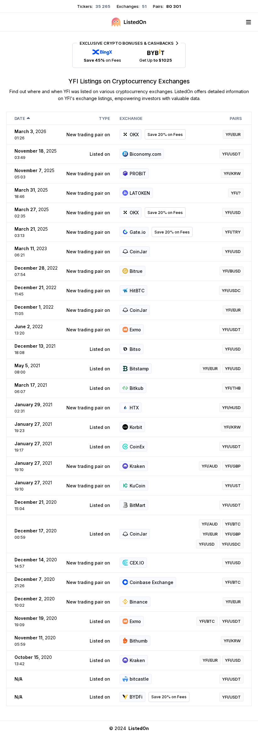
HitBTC (137, 290)
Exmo (135, 329)
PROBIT (138, 173)
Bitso (135, 349)
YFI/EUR (233, 134)
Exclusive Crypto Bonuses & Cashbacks (127, 43)
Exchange (131, 118)
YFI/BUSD (231, 270)
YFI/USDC (231, 290)
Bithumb (139, 640)
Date (19, 118)
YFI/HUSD (231, 407)
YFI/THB (233, 387)
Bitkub (136, 388)
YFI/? (236, 192)
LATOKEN (140, 193)
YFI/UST (233, 485)
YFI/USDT (231, 153)
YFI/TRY (233, 231)
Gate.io (138, 232)
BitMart (137, 505)
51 (144, 6)
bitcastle (139, 679)
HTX (134, 407)
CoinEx (137, 446)
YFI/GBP (233, 466)
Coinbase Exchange (151, 582)
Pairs (236, 118)
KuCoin (137, 485)
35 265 (102, 6)
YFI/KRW (232, 173)
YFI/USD (233, 212)
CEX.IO (137, 562)
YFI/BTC (233, 523)
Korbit (136, 427)
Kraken (137, 466)
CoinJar (138, 251)
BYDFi (136, 696)
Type (104, 118)
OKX (134, 134)
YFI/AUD (210, 466)
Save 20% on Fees (165, 134)
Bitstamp (139, 368)
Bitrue (136, 271)
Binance (139, 601)
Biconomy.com (145, 154)
